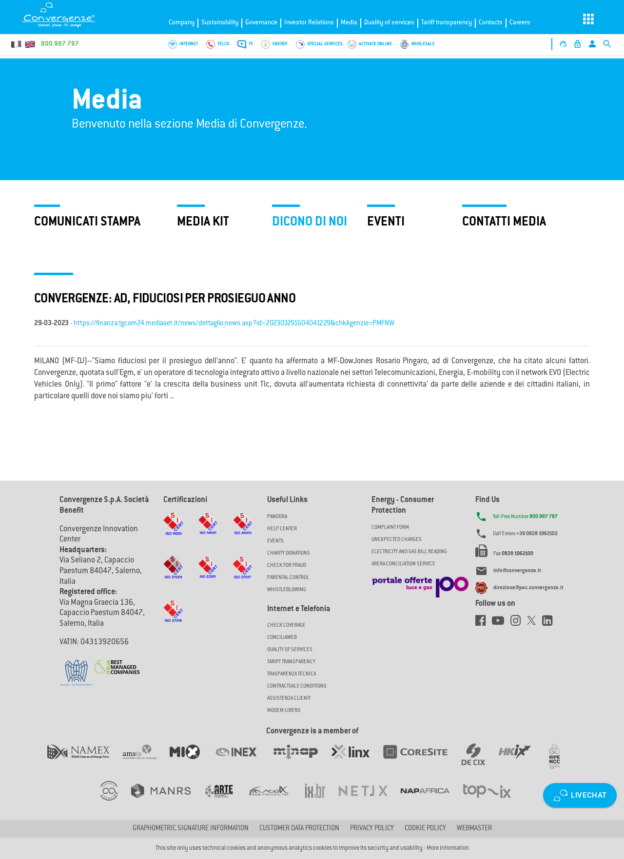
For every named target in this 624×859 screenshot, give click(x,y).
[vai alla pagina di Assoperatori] (225, 800)
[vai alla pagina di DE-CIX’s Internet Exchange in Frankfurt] (480, 762)
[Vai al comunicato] (117, 661)
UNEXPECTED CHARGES (396, 539)
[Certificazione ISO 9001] (173, 533)
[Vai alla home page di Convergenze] (70, 14)
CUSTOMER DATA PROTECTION (299, 828)
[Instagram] (518, 623)
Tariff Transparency (291, 662)
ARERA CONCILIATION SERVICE (403, 564)
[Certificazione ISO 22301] (208, 576)
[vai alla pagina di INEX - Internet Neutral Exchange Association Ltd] (242, 762)
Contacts (491, 22)
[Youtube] (501, 623)
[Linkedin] (549, 623)
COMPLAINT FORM (390, 527)
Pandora (277, 517)
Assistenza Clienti (289, 698)
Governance (261, 22)
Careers (519, 22)
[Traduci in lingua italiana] (16, 44)
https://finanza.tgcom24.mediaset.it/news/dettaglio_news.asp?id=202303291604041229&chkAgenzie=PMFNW (234, 323)
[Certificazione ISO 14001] (208, 533)
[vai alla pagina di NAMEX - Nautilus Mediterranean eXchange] (85, 762)
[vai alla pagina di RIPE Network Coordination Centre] (560, 762)
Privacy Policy (372, 828)
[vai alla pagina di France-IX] (276, 800)
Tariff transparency (446, 22)
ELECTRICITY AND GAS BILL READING (409, 552)
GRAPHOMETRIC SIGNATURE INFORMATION (191, 828)
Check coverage (286, 625)
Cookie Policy (425, 828)
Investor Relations (309, 22)
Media (349, 22)
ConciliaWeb (282, 637)
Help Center (282, 529)
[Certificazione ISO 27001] (173, 576)
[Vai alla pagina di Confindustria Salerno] (76, 668)
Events (275, 541)
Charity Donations (288, 553)
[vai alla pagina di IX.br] (322, 800)
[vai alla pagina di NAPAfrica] (432, 800)
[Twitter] (534, 623)
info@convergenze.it (517, 571)
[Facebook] (483, 623)
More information (448, 848)
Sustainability (219, 22)
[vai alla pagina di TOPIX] (493, 800)
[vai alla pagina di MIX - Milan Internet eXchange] (192, 762)
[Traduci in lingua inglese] (29, 44)
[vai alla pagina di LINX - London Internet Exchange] (357, 762)
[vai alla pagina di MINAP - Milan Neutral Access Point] (302, 762)
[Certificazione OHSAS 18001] (243, 532)
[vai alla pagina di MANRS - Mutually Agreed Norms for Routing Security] (167, 800)
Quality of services (389, 22)
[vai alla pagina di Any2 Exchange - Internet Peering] (422, 762)
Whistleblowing (286, 590)
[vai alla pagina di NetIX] (370, 800)
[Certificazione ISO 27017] (243, 576)
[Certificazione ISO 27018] (173, 620)
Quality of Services (289, 650)
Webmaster (474, 828)
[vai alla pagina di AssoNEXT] (115, 800)
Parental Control (288, 577)
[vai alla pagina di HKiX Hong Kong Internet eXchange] (521, 762)
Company (182, 22)
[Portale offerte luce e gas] (420, 584)
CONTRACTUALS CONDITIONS (297, 686)
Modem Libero (283, 710)
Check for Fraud (286, 565)
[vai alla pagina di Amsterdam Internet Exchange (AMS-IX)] (146, 762)
